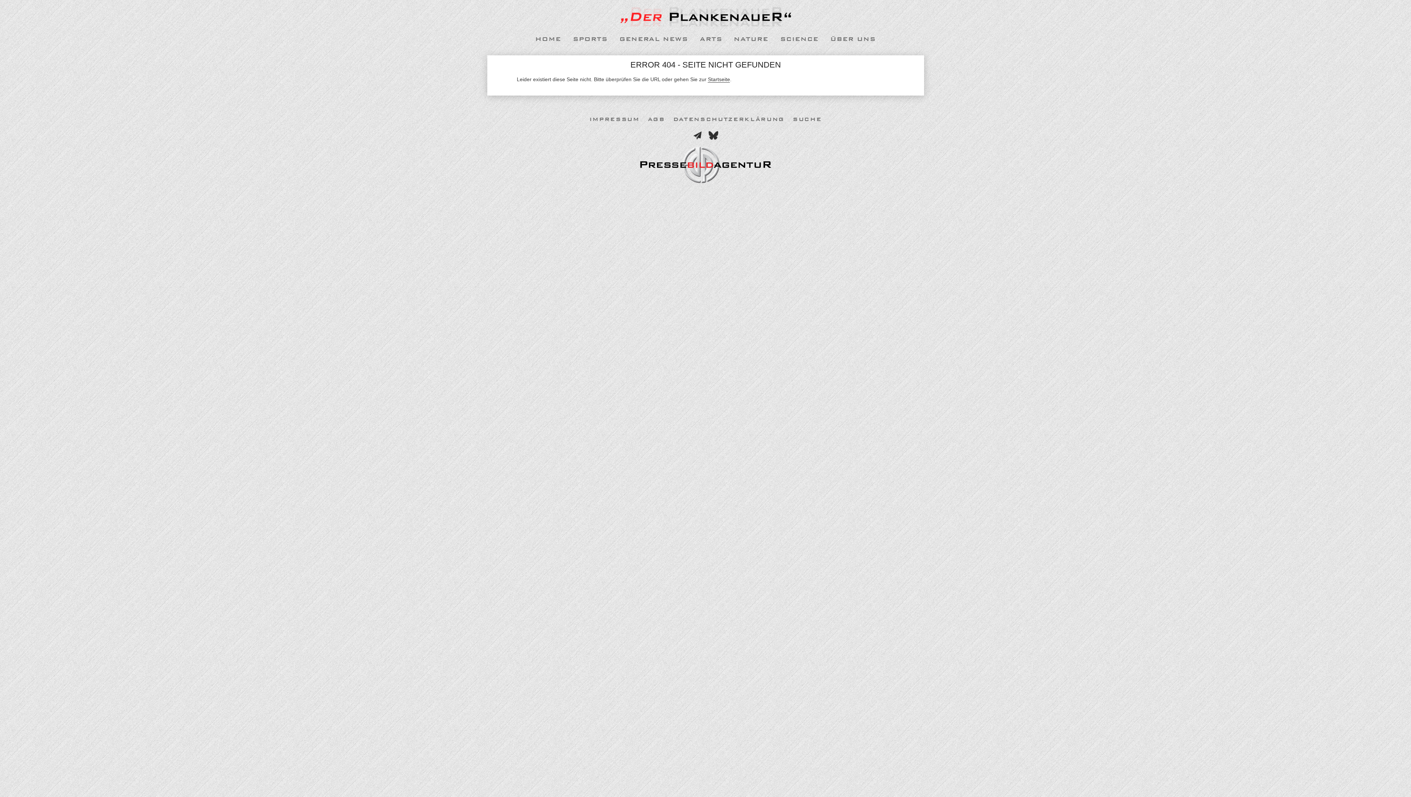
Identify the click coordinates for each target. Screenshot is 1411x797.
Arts (711, 39)
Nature (751, 39)
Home (548, 39)
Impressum (614, 119)
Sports (590, 39)
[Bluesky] (713, 135)
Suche (807, 119)
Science (799, 39)
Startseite (719, 79)
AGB (656, 119)
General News (653, 39)
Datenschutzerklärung (729, 119)
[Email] (697, 135)
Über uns (853, 39)
